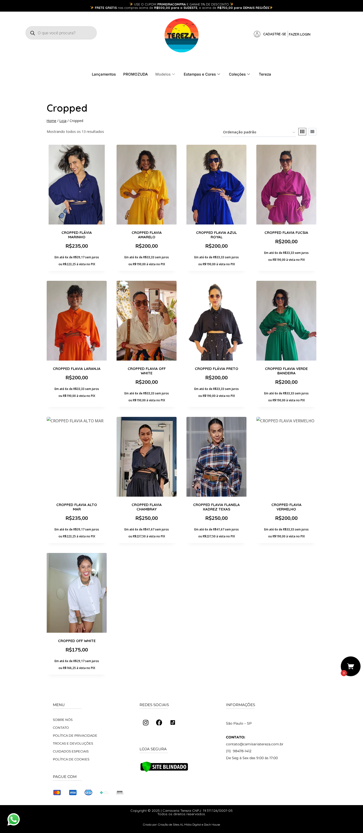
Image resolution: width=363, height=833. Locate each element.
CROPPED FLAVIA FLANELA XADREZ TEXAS (216, 506)
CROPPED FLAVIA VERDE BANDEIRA (286, 370)
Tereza (265, 74)
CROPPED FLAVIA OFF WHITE (147, 370)
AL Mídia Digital (190, 824)
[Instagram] (146, 722)
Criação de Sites (168, 824)
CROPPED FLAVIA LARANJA (77, 368)
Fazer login (299, 34)
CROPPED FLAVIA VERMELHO (286, 506)
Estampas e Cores (200, 74)
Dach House (212, 824)
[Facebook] (159, 722)
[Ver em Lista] (312, 131)
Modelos (163, 74)
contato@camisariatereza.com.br (254, 744)
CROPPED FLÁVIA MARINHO (76, 234)
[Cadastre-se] (257, 34)
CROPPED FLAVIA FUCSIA (286, 232)
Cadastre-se (274, 34)
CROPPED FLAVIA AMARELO (147, 234)
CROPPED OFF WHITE (77, 640)
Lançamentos (104, 74)
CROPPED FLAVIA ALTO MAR (76, 506)
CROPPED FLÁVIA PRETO (216, 368)
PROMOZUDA (135, 74)
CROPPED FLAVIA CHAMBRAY (147, 506)
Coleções (237, 74)
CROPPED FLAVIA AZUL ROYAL (216, 234)
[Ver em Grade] (302, 131)
